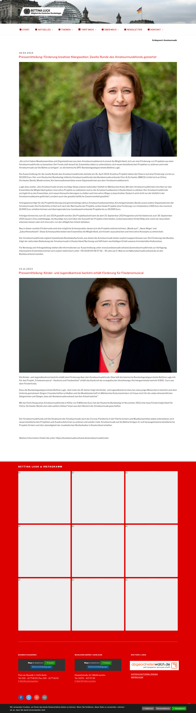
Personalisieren (163, 708)
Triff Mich (87, 29)
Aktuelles (44, 29)
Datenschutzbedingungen (41, 667)
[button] (44, 497)
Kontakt (155, 29)
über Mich (110, 29)
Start (25, 29)
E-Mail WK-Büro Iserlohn (85, 681)
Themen (66, 29)
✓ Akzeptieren (179, 708)
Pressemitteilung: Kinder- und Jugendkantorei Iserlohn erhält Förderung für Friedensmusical (81, 273)
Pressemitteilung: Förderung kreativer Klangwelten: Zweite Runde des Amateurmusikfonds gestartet (88, 57)
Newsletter (134, 29)
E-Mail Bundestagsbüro (28, 681)
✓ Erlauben (49, 663)
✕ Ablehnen (148, 708)
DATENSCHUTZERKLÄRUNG (144, 674)
